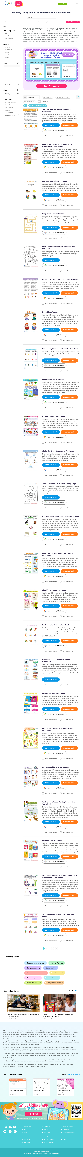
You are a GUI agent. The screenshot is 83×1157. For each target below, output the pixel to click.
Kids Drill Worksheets (74, 22)
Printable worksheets (11, 22)
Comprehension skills (55, 983)
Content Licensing (68, 1136)
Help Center (47, 1132)
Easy (6, 33)
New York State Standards (9, 109)
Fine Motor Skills (52, 978)
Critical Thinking (57, 963)
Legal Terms (37, 1151)
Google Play (47, 1126)
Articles (77, 991)
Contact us (27, 1139)
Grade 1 (7, 52)
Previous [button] (4, 1006)
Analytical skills (57, 973)
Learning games (59, 22)
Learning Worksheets (73, 1074)
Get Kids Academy (68, 1126)
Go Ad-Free (62, 4)
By (25, 97)
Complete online (69, 125)
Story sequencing (33, 968)
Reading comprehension (36, 963)
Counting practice (33, 978)
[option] (24, 1006)
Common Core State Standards (10, 103)
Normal (7, 36)
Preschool (7, 47)
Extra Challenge (9, 38)
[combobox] (33, 97)
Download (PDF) (51, 125)
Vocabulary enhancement (36, 973)
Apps (25, 1129)
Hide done (45, 101)
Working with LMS (49, 1139)
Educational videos (36, 22)
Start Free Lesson (51, 86)
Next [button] (79, 1006)
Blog (25, 1132)
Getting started (48, 1136)
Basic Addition (51, 968)
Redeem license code (69, 1132)
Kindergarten (8, 49)
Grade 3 (7, 57)
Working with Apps (49, 1142)
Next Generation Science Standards (10, 114)
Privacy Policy (45, 1151)
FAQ (64, 1139)
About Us (26, 1136)
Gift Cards (66, 1129)
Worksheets (27, 1126)
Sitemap (46, 1129)
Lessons (24, 22)
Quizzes (48, 22)
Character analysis (34, 983)
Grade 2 (7, 55)
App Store (27, 1142)
